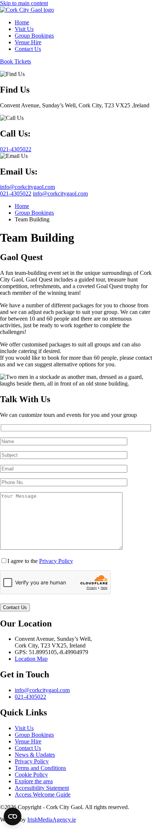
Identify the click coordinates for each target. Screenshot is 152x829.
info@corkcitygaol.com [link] (27, 187)
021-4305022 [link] (15, 149)
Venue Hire (28, 741)
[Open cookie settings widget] (12, 816)
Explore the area (34, 781)
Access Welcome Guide (42, 794)
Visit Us (24, 728)
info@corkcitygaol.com (60, 193)
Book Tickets (15, 61)
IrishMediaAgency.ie (51, 819)
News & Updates (35, 755)
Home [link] (22, 22)
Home (22, 206)
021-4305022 (15, 193)
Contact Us (28, 748)
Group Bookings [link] (34, 35)
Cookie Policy (31, 774)
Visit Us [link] (24, 29)
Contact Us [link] (28, 49)
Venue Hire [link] (28, 42)
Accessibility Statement (42, 788)
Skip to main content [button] (24, 3)
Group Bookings (34, 213)
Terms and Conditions (40, 768)
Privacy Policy (56, 561)
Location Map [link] (31, 659)
